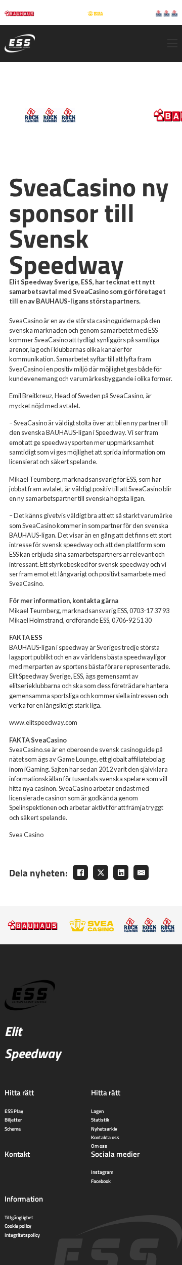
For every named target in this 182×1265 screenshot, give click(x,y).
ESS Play (14, 1111)
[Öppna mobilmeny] (172, 43)
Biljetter (13, 1119)
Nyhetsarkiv (104, 1129)
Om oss (99, 1146)
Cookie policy (18, 1226)
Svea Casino (26, 835)
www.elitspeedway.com (43, 722)
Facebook (101, 1181)
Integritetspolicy (22, 1235)
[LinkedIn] (120, 872)
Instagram (102, 1172)
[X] (100, 872)
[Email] (141, 872)
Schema (13, 1129)
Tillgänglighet (19, 1217)
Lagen (97, 1111)
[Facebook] (80, 872)
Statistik (100, 1119)
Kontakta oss (105, 1137)
